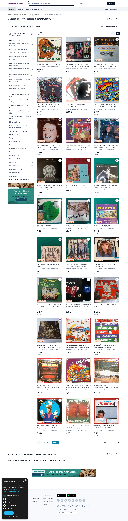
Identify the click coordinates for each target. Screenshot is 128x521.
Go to (105, 442)
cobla (46, 460)
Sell (41, 9)
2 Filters (14, 26)
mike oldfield (26, 460)
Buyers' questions (48, 501)
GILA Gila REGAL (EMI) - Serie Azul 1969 (105, 306)
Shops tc (35, 501)
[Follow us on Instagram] (58, 500)
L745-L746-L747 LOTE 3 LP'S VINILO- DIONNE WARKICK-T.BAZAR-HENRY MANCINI (78, 65)
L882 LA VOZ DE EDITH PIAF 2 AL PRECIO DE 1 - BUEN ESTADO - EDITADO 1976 (48, 146)
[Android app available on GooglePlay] (71, 495)
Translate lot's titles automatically (18, 34)
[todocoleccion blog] (84, 500)
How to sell (35, 498)
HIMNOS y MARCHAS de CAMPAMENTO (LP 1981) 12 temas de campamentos (106, 387)
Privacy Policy (74, 507)
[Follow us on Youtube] (76, 500)
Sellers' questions (48, 498)
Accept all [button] (8, 513)
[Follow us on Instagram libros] (62, 500)
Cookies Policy (83, 507)
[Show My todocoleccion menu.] (118, 9)
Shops (27, 9)
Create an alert (114, 19)
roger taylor (61, 460)
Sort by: (101, 26)
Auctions (20, 9)
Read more (15, 489)
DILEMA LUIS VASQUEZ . (102, 226)
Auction (24, 26)
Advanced (81, 3)
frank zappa (40, 460)
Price (38, 26)
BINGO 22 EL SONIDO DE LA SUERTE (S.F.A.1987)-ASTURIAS (49, 186)
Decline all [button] (20, 513)
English (62, 512)
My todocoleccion (111, 9)
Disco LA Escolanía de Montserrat (77, 185)
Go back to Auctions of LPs (20, 179)
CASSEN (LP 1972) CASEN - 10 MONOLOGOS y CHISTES (104, 346)
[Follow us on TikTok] (80, 500)
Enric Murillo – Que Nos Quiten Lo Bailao (48, 265)
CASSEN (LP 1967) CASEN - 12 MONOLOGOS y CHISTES (104, 427)
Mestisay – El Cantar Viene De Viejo (77, 226)
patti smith (52, 460)
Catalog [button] (12, 9)
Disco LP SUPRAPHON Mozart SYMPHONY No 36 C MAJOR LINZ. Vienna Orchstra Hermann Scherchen (49, 346)
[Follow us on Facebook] (65, 500)
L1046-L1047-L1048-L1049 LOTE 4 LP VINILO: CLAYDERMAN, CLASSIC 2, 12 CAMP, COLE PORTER (106, 146)
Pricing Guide (34, 9)
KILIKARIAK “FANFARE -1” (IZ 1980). (48, 64)
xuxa (33, 460)
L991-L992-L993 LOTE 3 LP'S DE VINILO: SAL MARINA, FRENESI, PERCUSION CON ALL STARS (48, 106)
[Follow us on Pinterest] (73, 500)
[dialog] (15, 498)
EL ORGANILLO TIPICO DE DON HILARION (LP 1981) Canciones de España (48, 387)
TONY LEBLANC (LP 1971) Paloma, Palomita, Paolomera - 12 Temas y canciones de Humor (48, 427)
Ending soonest (111, 26)
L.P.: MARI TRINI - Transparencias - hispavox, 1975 (105, 265)
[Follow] (60, 39)
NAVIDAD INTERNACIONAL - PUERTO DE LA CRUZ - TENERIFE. (106, 186)
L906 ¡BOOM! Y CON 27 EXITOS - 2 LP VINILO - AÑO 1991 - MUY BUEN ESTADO (106, 106)
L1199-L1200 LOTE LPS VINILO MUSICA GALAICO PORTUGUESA (105, 65)
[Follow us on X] (69, 500)
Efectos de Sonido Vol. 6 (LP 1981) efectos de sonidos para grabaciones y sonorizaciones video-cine (78, 346)
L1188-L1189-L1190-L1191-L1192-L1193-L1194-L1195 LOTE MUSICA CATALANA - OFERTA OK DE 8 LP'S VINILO (78, 106)
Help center (47, 495)
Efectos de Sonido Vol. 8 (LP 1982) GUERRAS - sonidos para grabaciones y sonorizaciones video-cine (78, 427)
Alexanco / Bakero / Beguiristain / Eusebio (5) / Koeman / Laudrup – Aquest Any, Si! (77, 265)
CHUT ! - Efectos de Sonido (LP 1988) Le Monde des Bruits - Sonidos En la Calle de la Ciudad (78, 387)
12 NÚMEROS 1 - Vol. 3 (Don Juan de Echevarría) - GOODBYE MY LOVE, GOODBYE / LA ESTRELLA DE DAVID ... (49, 306)
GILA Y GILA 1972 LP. (44, 226)
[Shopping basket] (119, 3)
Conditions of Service (63, 507)
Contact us (46, 504)
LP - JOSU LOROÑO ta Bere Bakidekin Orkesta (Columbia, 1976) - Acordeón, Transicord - (78, 306)
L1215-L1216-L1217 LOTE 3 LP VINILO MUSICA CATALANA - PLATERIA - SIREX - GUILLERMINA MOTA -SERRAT (78, 146)
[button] (14, 492)
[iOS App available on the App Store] (61, 495)
